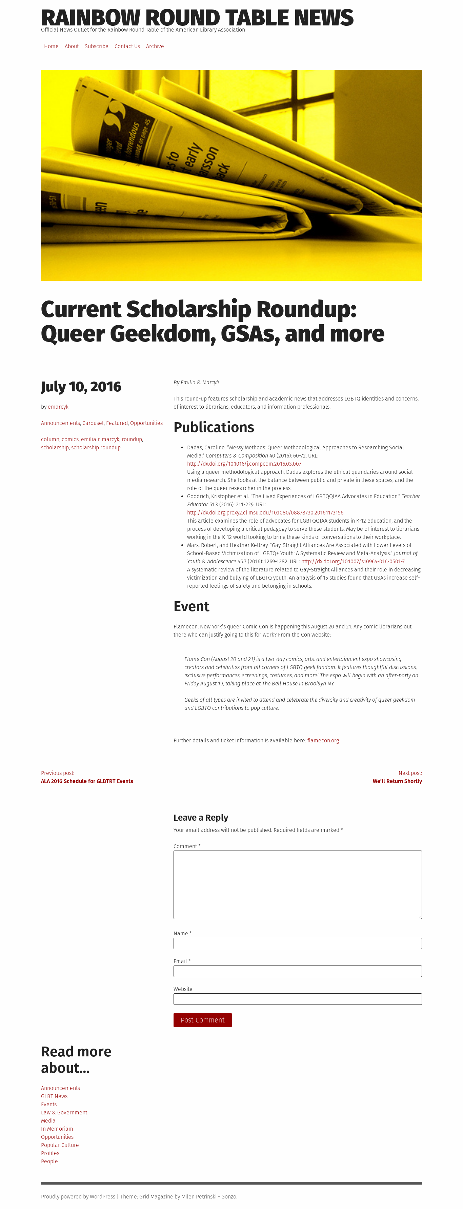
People (49, 1161)
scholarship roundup (96, 447)
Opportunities (146, 423)
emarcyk (58, 407)
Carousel (93, 423)
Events (49, 1104)
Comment (187, 846)
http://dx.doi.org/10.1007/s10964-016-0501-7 (353, 561)
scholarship (55, 447)
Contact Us (127, 46)
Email (182, 961)
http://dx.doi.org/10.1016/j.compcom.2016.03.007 (244, 464)
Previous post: (87, 777)
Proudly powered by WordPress (78, 1196)
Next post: (397, 777)
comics (70, 439)
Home (51, 46)
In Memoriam (57, 1129)
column (50, 439)
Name (183, 933)
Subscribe (96, 46)
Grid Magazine (156, 1196)
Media (48, 1120)
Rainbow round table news (197, 18)
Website (183, 989)
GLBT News (54, 1096)
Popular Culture (60, 1145)
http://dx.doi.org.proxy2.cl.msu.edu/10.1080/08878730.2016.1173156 (265, 512)
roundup (132, 439)
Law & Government (64, 1112)
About (72, 46)
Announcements (60, 423)
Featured (117, 423)
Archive (155, 46)
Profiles (50, 1153)
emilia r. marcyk (100, 439)
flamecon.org (323, 740)
